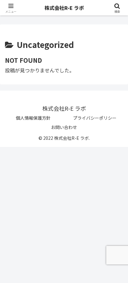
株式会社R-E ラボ (64, 7)
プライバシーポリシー (95, 118)
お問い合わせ (64, 127)
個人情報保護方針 (33, 118)
